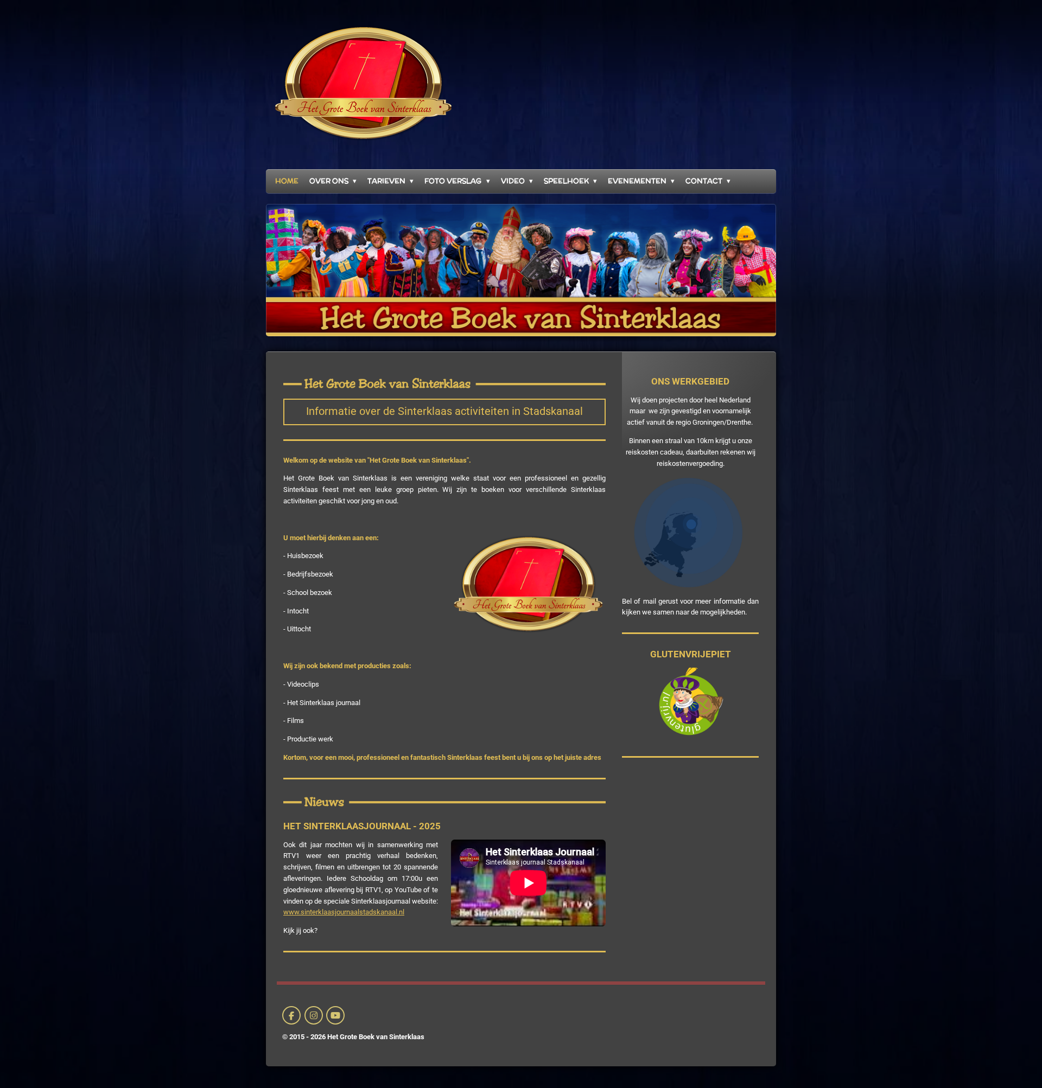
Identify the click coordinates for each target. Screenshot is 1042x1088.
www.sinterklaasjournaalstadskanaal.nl (343, 912)
